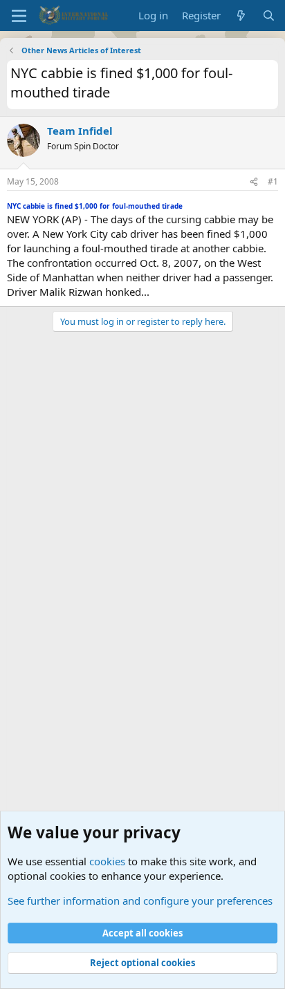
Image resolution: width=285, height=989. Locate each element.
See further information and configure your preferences (140, 900)
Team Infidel (80, 131)
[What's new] (241, 15)
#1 (273, 181)
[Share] (254, 182)
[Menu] (19, 16)
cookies (107, 861)
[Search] (268, 15)
